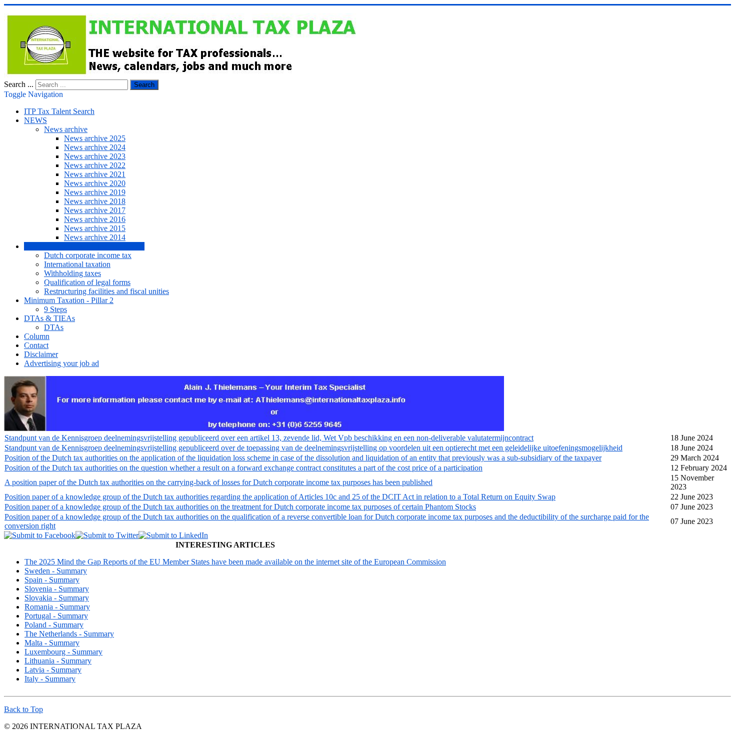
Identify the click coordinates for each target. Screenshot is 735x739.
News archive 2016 (95, 219)
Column (37, 336)
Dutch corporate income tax (88, 255)
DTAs (54, 327)
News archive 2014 (95, 237)
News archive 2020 (95, 183)
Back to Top (23, 709)
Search (144, 84)
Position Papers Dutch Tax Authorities (84, 246)
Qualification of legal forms (87, 282)
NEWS (35, 120)
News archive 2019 (95, 192)
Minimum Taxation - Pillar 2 (69, 300)
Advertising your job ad (61, 363)
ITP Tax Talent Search (59, 111)
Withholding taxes (72, 273)
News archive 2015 (95, 228)
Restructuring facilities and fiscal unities (106, 291)
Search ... (19, 84)
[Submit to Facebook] (40, 535)
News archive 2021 (95, 174)
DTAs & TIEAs (49, 318)
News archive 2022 (95, 165)
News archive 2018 (95, 201)
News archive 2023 (95, 156)
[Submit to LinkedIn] (173, 535)
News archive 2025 (95, 138)
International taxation (77, 264)
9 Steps (55, 309)
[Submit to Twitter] (107, 535)
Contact (36, 345)
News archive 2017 (95, 210)
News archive (66, 129)
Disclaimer (41, 354)
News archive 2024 (95, 147)
